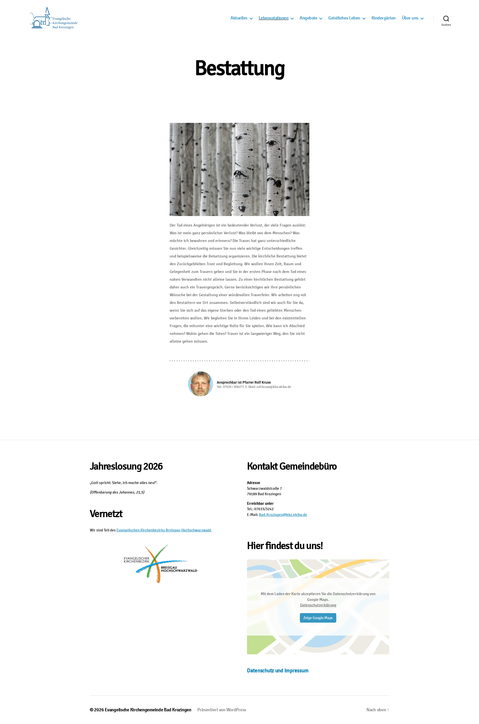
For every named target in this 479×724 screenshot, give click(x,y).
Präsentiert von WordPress (221, 710)
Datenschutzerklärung (318, 605)
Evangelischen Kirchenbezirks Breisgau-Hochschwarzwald (164, 530)
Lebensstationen (274, 18)
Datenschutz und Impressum (277, 670)
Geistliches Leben (344, 18)
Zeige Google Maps (318, 618)
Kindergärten (383, 18)
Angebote (308, 18)
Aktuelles (239, 18)
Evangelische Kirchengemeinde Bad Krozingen (148, 710)
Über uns (410, 18)
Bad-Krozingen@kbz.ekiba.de (283, 514)
